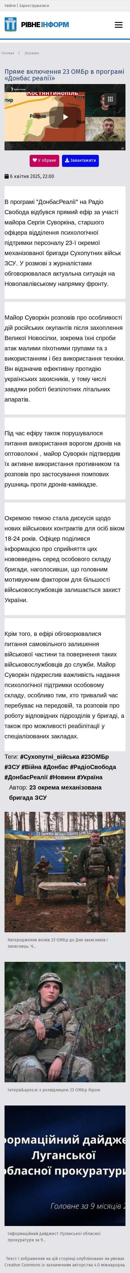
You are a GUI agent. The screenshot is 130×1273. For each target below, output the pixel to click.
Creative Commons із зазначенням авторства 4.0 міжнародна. (65, 1265)
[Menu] (118, 25)
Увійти (10, 5)
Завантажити (82, 160)
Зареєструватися (34, 5)
